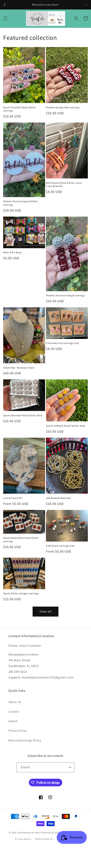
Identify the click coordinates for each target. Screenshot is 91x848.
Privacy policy (23, 838)
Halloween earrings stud (60, 545)
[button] (5, 18)
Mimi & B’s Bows (12, 252)
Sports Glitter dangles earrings (21, 593)
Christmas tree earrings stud (62, 343)
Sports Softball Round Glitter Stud (65, 425)
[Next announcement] (86, 4)
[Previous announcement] (4, 4)
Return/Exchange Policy (24, 740)
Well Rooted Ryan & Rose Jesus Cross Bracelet (64, 184)
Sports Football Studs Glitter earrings (19, 109)
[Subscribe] (69, 767)
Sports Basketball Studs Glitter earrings (21, 539)
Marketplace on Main (29, 832)
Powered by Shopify (52, 832)
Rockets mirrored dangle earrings (65, 295)
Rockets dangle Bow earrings (63, 107)
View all (46, 611)
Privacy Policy (17, 730)
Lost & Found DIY (13, 498)
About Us (14, 702)
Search (13, 721)
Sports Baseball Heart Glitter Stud (22, 415)
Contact (13, 711)
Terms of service (44, 838)
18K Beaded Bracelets (58, 498)
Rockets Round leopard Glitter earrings (20, 203)
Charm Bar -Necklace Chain (19, 367)
